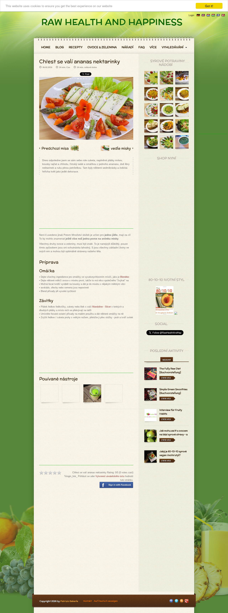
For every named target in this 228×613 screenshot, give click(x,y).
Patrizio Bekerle (69, 601)
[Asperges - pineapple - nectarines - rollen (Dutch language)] (208, 15)
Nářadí (127, 47)
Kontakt (87, 600)
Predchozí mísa (55, 148)
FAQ (141, 47)
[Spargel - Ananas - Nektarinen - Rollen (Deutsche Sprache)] (198, 15)
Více (153, 47)
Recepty (75, 47)
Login (191, 15)
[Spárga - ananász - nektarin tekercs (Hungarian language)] (213, 15)
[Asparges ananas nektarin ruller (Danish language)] (223, 15)
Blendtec (124, 277)
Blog (59, 47)
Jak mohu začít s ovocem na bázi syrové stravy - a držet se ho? (173, 434)
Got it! (209, 6)
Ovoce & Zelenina (102, 47)
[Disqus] (86, 542)
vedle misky (121, 148)
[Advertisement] (86, 203)
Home (45, 47)
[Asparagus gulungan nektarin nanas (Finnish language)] (218, 15)
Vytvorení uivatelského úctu (109, 476)
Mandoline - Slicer (101, 306)
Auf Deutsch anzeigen (106, 600)
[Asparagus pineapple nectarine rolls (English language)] (203, 15)
